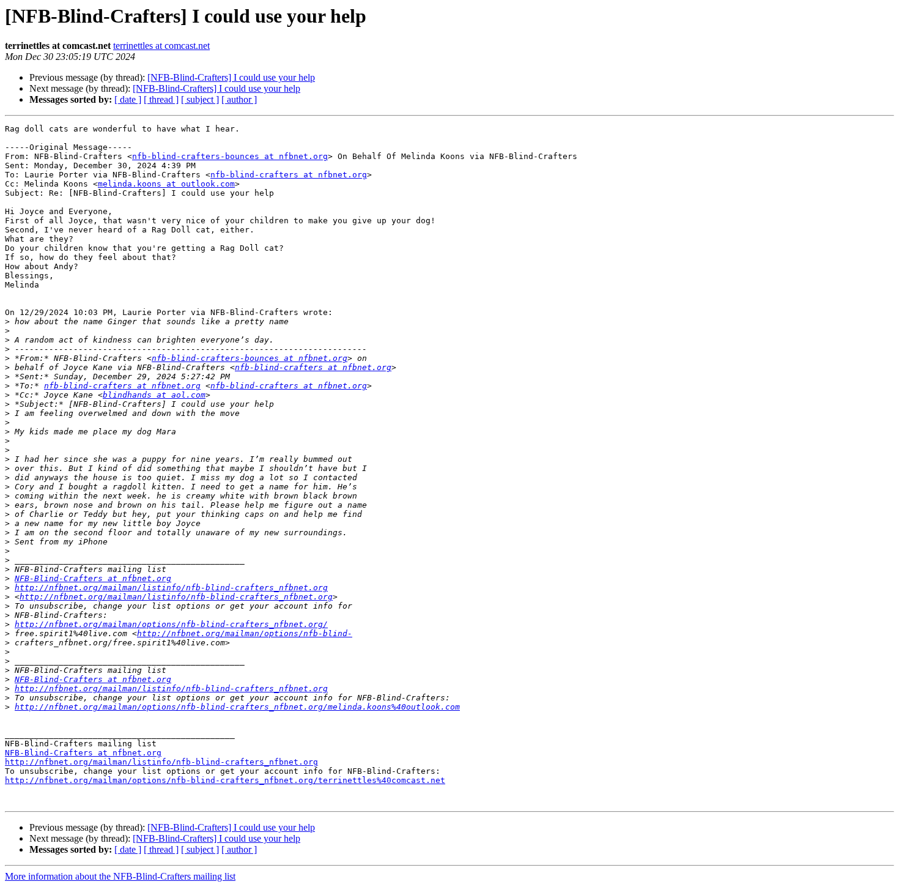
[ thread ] (161, 99)
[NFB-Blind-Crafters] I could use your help (231, 77)
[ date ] (127, 99)
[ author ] (239, 99)
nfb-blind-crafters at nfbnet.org (288, 174)
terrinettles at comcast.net (161, 45)
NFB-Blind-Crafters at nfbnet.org (93, 578)
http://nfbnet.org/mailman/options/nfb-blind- (244, 633)
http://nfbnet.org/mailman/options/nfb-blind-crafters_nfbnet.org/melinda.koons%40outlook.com (237, 706)
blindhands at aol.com (154, 394)
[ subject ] (200, 99)
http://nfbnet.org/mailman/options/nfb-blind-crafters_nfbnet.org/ (171, 624)
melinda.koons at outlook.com (166, 183)
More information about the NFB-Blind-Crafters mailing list (120, 876)
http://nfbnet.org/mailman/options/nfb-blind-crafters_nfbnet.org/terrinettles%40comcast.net (225, 780)
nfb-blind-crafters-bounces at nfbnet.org (230, 156)
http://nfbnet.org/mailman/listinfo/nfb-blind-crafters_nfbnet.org (171, 587)
